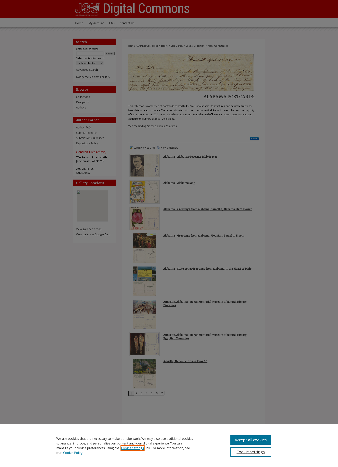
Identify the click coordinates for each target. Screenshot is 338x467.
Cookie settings (132, 448)
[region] (169, 445)
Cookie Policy (73, 453)
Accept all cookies (251, 440)
